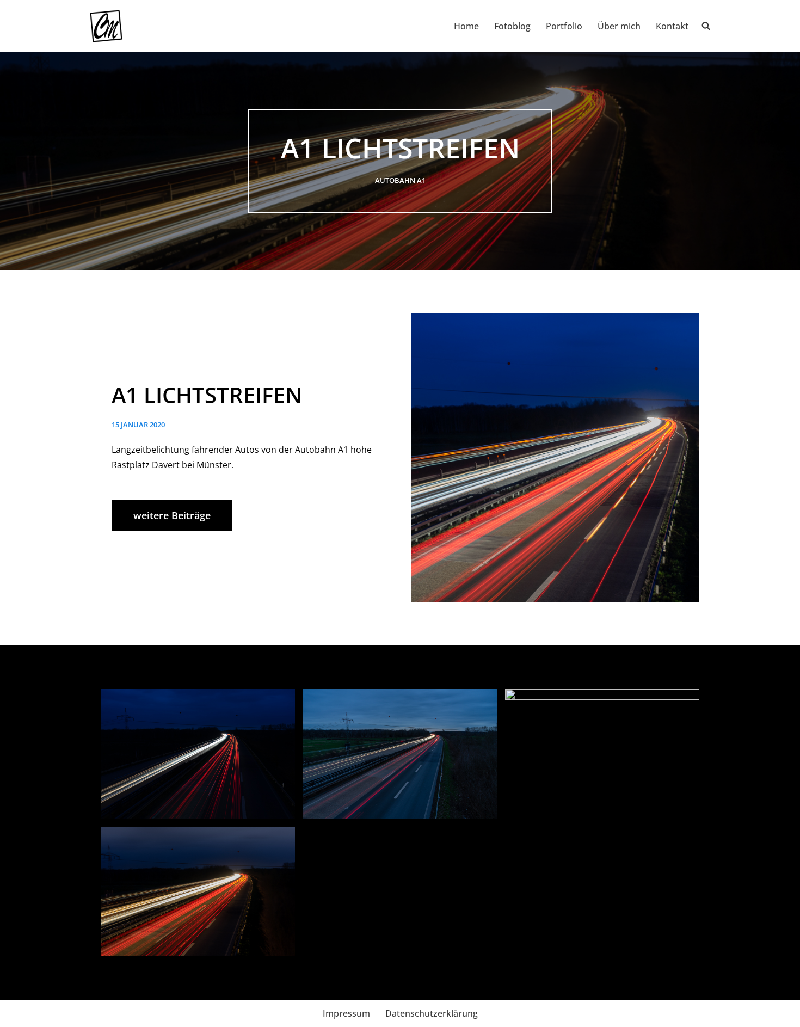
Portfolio (564, 26)
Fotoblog (512, 26)
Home (466, 26)
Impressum (346, 1013)
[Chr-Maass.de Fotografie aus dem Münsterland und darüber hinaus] (106, 26)
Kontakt (672, 26)
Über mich (619, 26)
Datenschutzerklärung (431, 1013)
